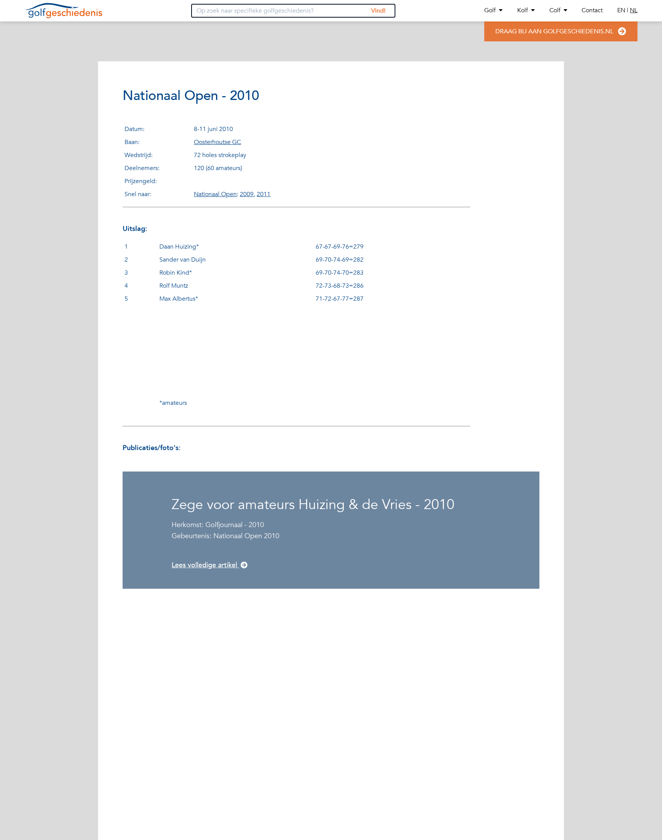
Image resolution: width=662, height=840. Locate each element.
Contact (592, 10)
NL (633, 10)
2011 (263, 194)
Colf (554, 10)
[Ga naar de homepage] (63, 10)
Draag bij (554, 31)
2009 (247, 194)
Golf (490, 10)
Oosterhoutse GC (217, 142)
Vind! (378, 11)
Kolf (522, 10)
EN (622, 10)
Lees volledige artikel (205, 565)
